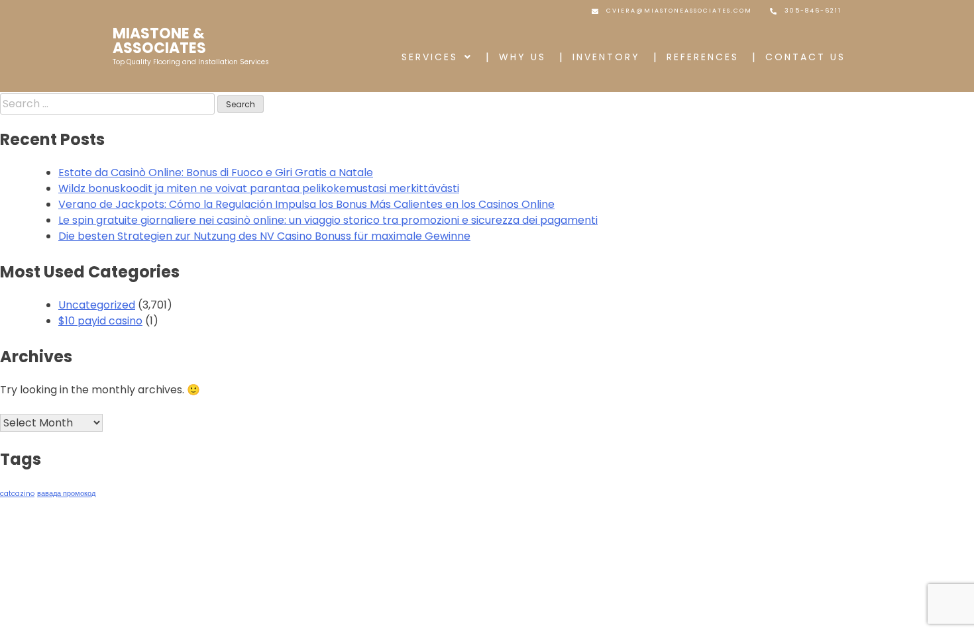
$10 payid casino (100, 320)
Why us (522, 57)
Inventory (606, 57)
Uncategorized (96, 305)
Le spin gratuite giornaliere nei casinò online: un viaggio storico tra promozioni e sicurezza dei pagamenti (328, 220)
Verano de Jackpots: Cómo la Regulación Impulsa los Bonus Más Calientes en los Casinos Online (306, 204)
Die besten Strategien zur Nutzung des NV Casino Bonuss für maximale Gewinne (264, 236)
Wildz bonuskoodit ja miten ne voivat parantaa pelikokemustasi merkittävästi (258, 188)
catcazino (17, 494)
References (703, 57)
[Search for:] (108, 103)
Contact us (805, 57)
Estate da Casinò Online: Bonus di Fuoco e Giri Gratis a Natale (215, 172)
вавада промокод (66, 494)
